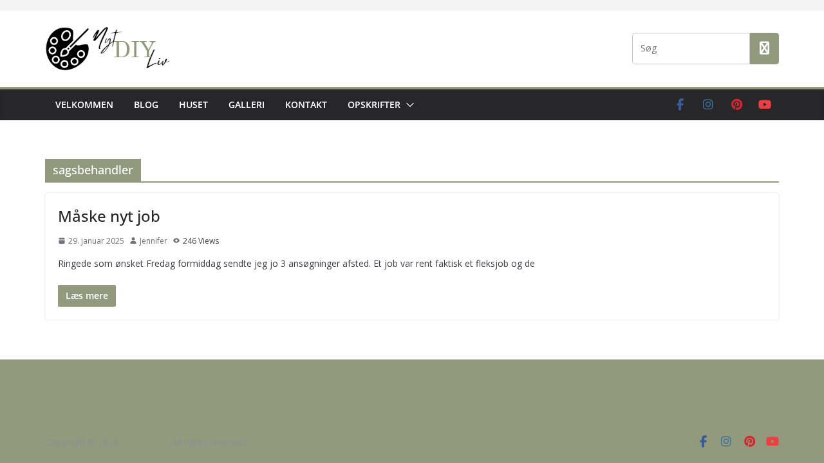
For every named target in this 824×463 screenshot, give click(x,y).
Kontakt (306, 104)
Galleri (247, 104)
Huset (193, 104)
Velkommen (84, 104)
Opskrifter (374, 104)
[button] (407, 105)
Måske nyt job (109, 215)
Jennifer (153, 240)
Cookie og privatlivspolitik (303, 442)
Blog (146, 104)
